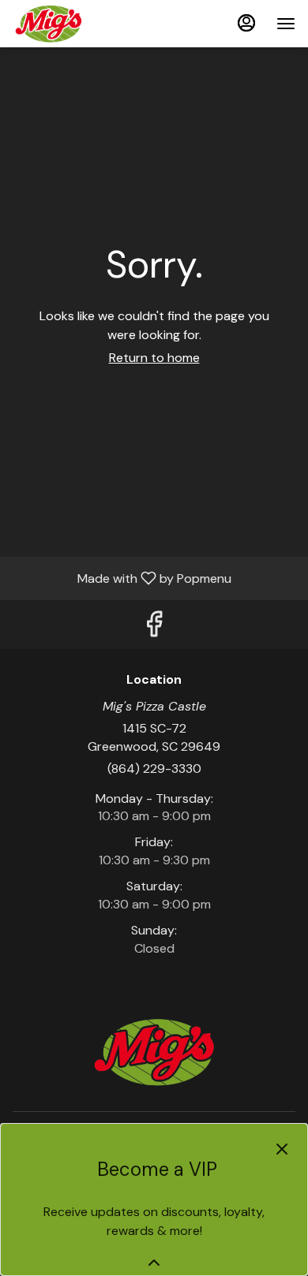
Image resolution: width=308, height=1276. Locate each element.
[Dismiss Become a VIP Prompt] (282, 1149)
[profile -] (246, 22)
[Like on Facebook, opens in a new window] (154, 628)
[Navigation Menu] (286, 23)
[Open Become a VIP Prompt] (154, 1262)
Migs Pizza (154, 1052)
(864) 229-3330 (154, 768)
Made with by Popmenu (121, 577)
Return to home (154, 357)
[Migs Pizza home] (84, 23)
